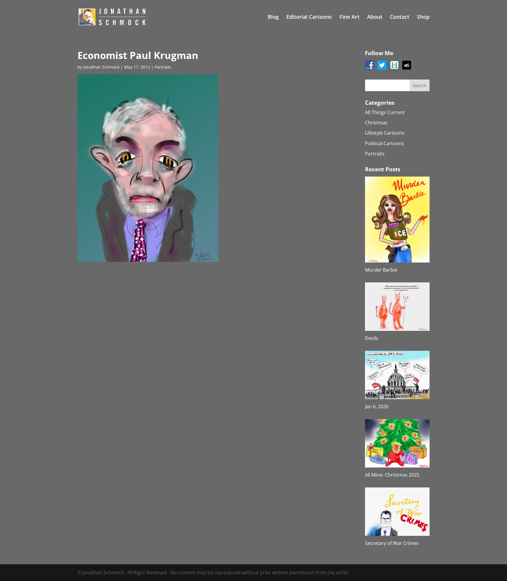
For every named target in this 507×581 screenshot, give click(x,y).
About (374, 17)
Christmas (376, 122)
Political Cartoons (384, 143)
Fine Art (349, 17)
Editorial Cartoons (309, 17)
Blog (273, 17)
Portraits (163, 67)
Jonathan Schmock (101, 67)
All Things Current (385, 112)
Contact (399, 17)
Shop (423, 17)
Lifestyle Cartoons (385, 133)
